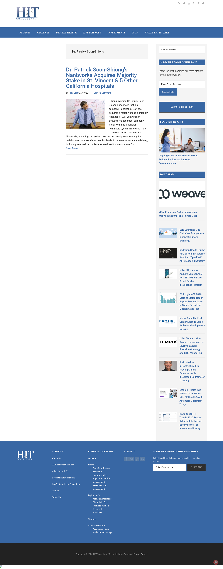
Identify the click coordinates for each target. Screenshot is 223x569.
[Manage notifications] (215, 562)
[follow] (185, 3)
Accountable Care (101, 528)
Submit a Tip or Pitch (182, 106)
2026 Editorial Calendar (63, 464)
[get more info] (204, 3)
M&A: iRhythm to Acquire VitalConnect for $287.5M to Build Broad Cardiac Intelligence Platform (190, 277)
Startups (92, 519)
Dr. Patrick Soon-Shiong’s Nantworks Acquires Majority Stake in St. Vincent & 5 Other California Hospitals (102, 77)
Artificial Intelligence (102, 498)
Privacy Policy (140, 554)
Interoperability (100, 475)
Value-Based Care (96, 525)
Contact (55, 490)
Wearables (97, 512)
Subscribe (56, 497)
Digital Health (94, 495)
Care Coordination (101, 468)
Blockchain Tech (100, 502)
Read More (72, 148)
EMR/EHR (97, 471)
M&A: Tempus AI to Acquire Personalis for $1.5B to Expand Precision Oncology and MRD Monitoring (191, 345)
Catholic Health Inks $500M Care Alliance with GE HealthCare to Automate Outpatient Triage (191, 397)
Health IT (92, 464)
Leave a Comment (102, 93)
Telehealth (98, 509)
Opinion (92, 458)
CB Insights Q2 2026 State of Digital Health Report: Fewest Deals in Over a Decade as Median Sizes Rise (191, 301)
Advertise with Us (60, 471)
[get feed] (180, 3)
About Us (56, 458)
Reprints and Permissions (64, 477)
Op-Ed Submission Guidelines (66, 484)
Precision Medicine (101, 505)
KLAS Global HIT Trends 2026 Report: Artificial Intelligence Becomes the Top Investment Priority (190, 421)
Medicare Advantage (102, 532)
